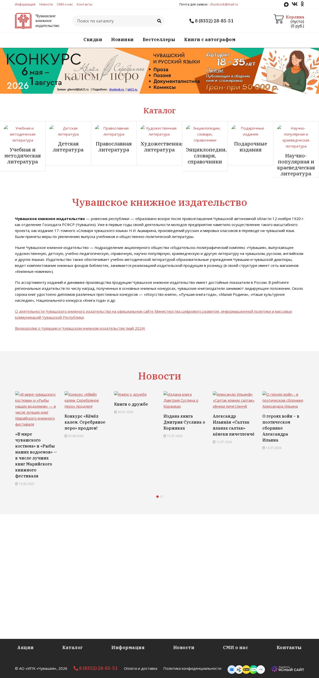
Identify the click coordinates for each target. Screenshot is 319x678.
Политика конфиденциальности (192, 668)
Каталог (72, 647)
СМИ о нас (65, 4)
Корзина (295, 16)
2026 (62, 668)
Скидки (92, 39)
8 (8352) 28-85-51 (214, 20)
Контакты (84, 4)
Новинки (122, 39)
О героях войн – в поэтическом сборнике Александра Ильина (280, 428)
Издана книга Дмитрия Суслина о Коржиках (184, 422)
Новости (46, 4)
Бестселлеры (159, 39)
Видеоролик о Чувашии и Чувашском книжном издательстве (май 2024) (80, 328)
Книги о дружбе (131, 404)
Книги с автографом (210, 39)
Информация (25, 4)
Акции (25, 647)
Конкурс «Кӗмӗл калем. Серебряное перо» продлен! (85, 422)
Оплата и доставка (140, 668)
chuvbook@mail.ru (224, 4)
